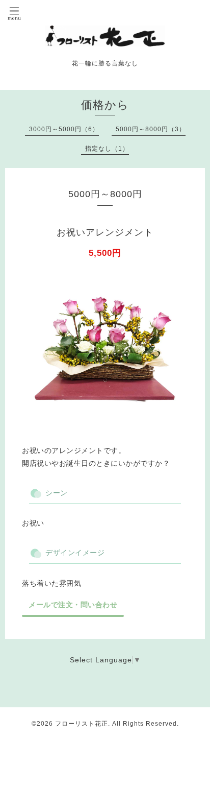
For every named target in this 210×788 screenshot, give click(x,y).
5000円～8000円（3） (151, 129)
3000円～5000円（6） (64, 129)
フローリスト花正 (81, 723)
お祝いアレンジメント (105, 232)
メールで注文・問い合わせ (73, 605)
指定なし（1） (107, 148)
